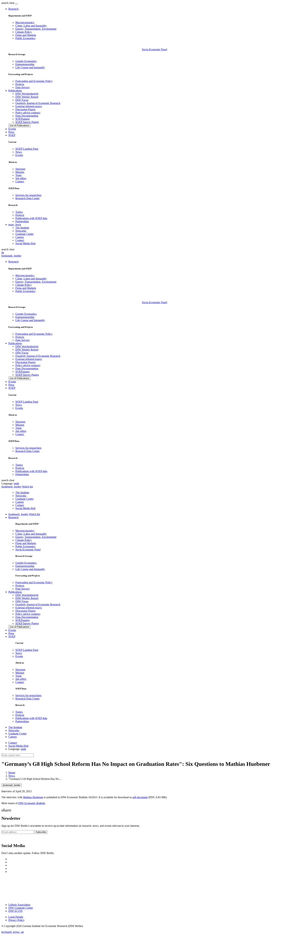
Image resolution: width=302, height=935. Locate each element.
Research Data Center (27, 198)
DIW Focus (21, 99)
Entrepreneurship (24, 64)
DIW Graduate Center (20, 907)
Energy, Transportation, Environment (35, 28)
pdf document (140, 797)
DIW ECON (15, 910)
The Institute (22, 227)
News (18, 151)
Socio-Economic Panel (154, 49)
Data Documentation (26, 115)
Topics (19, 211)
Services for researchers (28, 195)
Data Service (22, 87)
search (4, 2)
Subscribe (41, 832)
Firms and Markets (25, 35)
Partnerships (22, 221)
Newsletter (7, 838)
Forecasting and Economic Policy (33, 81)
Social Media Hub (25, 243)
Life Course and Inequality (30, 67)
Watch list (24, 514)
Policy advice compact (27, 112)
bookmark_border (11, 255)
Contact (19, 181)
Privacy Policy (16, 920)
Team (18, 175)
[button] (8, 2)
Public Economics (25, 38)
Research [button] (13, 8)
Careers (19, 237)
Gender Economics (26, 61)
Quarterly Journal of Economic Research (37, 103)
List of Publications (19, 125)
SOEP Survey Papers (27, 122)
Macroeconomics (24, 22)
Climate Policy (23, 31)
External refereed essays (28, 106)
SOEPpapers (22, 118)
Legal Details (15, 916)
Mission (19, 172)
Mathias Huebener (33, 797)
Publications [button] (15, 90)
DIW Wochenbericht (26, 93)
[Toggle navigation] (16, 3)
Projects (19, 84)
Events (12, 128)
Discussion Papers (25, 109)
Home (11, 772)
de (2, 252)
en (15, 483)
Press (11, 131)
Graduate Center (24, 233)
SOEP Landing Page (26, 148)
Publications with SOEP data (31, 218)
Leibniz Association (19, 904)
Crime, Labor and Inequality (31, 25)
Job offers (20, 178)
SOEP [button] (11, 135)
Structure (20, 168)
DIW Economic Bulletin (31, 803)
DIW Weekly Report (26, 96)
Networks (20, 230)
